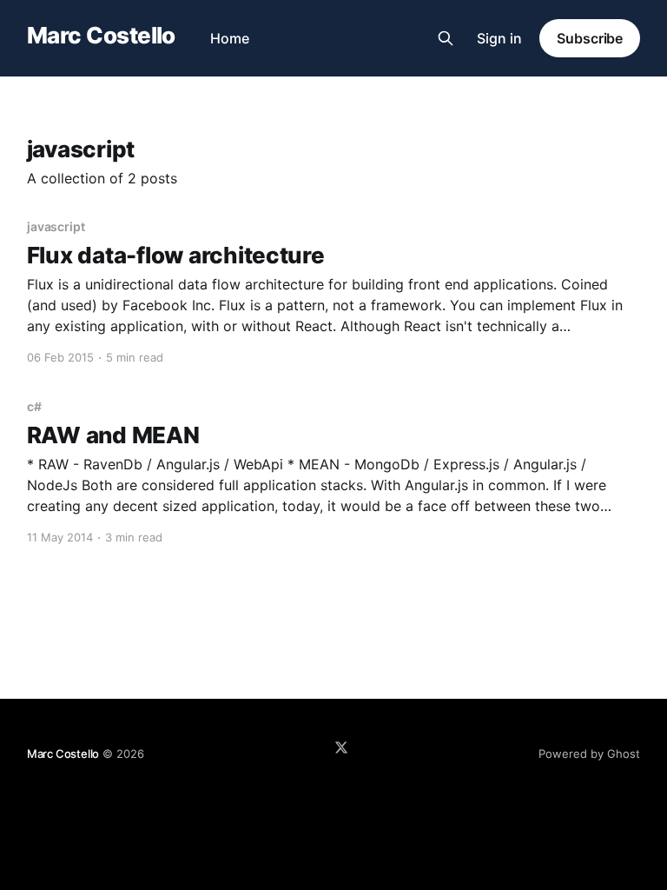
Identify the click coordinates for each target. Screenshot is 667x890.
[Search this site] (445, 38)
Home (229, 38)
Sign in (499, 38)
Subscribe (590, 38)
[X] (341, 747)
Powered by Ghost (589, 753)
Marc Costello (101, 36)
